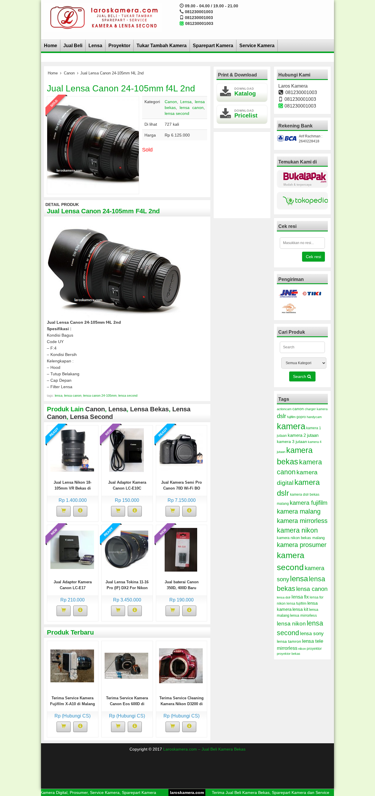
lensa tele (312, 641)
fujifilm (291, 417)
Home (50, 45)
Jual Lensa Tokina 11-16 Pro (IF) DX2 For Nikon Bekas (127, 588)
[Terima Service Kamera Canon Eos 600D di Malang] (126, 665)
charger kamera (316, 409)
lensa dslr (284, 597)
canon (298, 408)
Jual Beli (72, 45)
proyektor (314, 649)
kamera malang (299, 511)
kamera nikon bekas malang (301, 538)
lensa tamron (289, 641)
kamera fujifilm (309, 503)
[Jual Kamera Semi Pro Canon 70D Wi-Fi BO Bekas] (181, 450)
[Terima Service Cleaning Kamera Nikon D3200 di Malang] (181, 665)
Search (300, 376)
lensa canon (192, 107)
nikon (302, 648)
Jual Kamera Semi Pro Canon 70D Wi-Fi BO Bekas (181, 488)
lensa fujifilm (296, 603)
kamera (291, 426)
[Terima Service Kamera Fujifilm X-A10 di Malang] (72, 665)
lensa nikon (291, 624)
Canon (69, 73)
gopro (301, 417)
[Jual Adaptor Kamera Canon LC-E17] (72, 549)
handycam (314, 417)
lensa (58, 395)
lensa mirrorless (303, 615)
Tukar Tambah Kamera (162, 45)
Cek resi (313, 256)
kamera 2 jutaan (303, 435)
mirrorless (287, 648)
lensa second (177, 113)
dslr (281, 416)
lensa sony (312, 633)
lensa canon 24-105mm (100, 395)
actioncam (284, 409)
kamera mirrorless (302, 520)
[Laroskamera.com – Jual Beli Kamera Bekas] (103, 17)
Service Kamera (257, 45)
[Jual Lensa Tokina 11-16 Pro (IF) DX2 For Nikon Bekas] (126, 549)
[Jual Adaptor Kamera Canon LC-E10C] (126, 450)
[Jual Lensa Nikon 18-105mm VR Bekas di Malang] (72, 450)
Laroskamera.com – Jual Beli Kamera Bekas (204, 749)
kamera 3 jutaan (292, 441)
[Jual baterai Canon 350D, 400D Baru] (181, 549)
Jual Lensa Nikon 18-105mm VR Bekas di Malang (72, 488)
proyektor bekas (288, 653)
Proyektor (119, 45)
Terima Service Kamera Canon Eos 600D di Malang (127, 704)
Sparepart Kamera (213, 45)
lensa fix (300, 596)
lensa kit (300, 609)
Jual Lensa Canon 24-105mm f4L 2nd (121, 88)
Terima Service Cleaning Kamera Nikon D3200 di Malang (181, 704)
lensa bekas (149, 409)
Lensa (95, 45)
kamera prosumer (301, 544)
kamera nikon (297, 530)
